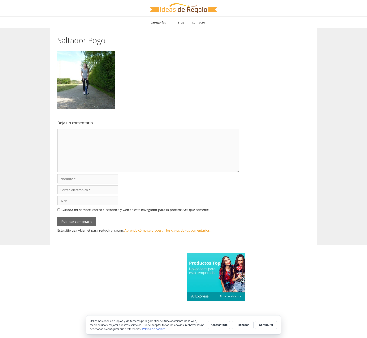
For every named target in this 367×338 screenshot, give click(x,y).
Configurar (266, 324)
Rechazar (243, 324)
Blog (181, 22)
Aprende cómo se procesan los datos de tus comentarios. (167, 230)
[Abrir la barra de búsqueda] (214, 22)
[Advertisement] (275, 59)
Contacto (198, 22)
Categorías (158, 22)
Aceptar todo (219, 324)
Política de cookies (153, 329)
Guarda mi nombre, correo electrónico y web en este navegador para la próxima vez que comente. (135, 210)
